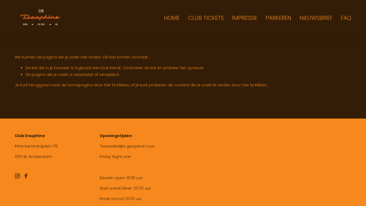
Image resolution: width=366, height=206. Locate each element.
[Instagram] (17, 176)
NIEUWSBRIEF (316, 18)
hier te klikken (116, 85)
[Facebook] (26, 176)
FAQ (346, 18)
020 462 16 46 (27, 167)
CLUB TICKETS (206, 18)
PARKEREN (278, 18)
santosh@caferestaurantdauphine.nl (50, 178)
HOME (172, 18)
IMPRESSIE (244, 18)
